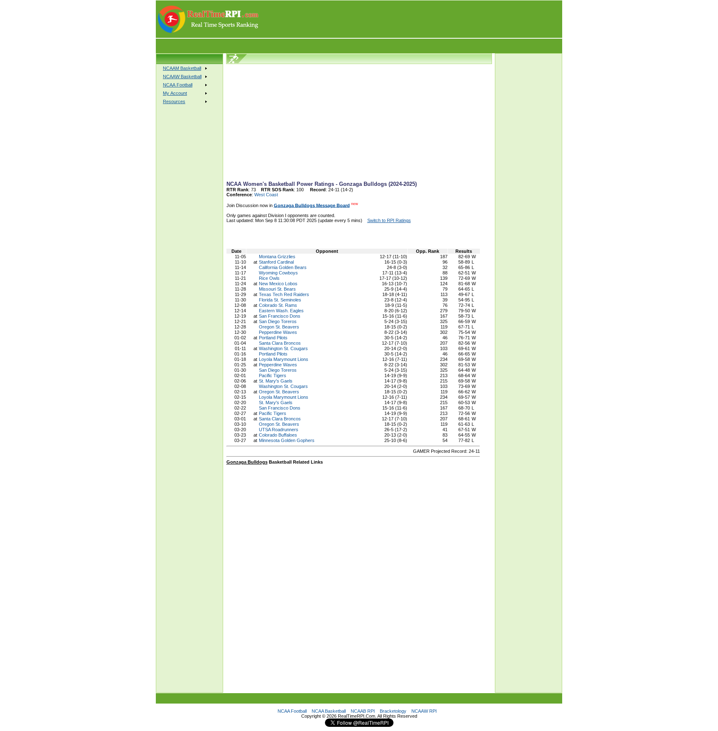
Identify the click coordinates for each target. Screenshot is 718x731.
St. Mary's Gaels (276, 380)
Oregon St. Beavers (279, 326)
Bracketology (393, 711)
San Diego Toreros (278, 321)
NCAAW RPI (424, 711)
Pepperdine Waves (278, 332)
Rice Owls (269, 278)
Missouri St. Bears (277, 288)
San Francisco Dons (279, 316)
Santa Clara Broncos (280, 343)
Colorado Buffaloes (278, 434)
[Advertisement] (411, 19)
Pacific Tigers (272, 375)
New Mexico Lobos (278, 283)
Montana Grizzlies (277, 256)
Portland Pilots (273, 337)
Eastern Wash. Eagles (281, 310)
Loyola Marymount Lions (283, 359)
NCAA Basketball (329, 711)
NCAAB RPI (363, 711)
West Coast (266, 194)
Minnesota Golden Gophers (287, 440)
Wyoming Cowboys (278, 272)
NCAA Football (292, 711)
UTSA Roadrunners (278, 429)
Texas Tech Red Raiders (284, 294)
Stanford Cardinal (276, 261)
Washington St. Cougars (283, 348)
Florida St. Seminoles (280, 299)
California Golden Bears (283, 267)
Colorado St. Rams (278, 305)
